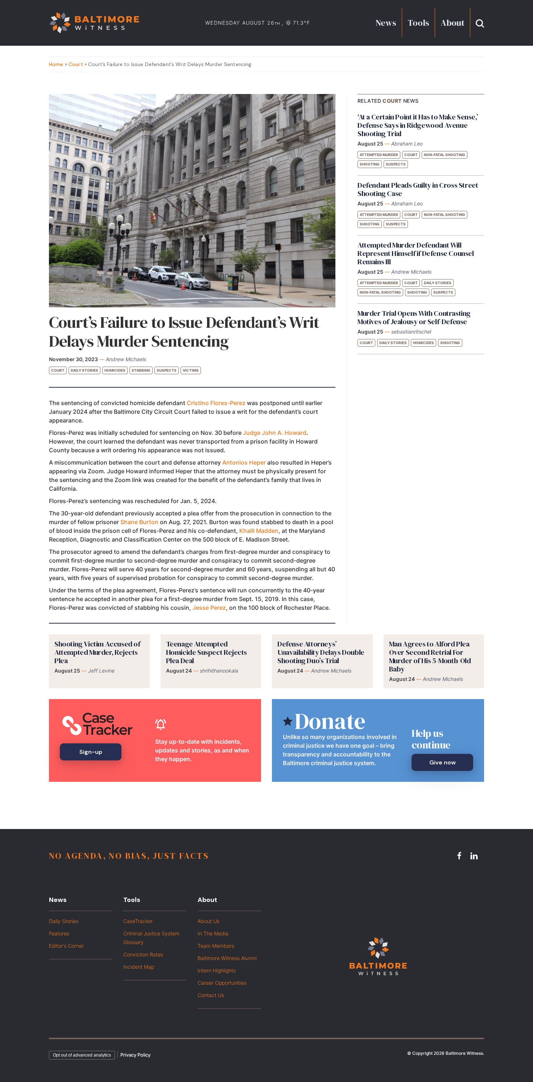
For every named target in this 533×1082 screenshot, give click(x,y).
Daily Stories (84, 370)
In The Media (213, 933)
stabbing (141, 370)
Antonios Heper (244, 462)
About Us (208, 921)
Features (59, 933)
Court (76, 64)
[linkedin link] (475, 855)
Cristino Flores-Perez (216, 403)
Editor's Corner (66, 946)
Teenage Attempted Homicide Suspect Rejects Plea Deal (206, 652)
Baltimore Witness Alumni (227, 958)
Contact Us (211, 995)
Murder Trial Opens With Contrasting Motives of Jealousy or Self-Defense (414, 317)
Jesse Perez (209, 607)
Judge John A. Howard (274, 432)
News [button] (386, 23)
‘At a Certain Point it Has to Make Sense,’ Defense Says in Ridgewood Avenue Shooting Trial (418, 125)
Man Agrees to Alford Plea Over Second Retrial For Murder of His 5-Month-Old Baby (430, 656)
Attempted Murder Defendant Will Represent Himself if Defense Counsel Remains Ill (416, 253)
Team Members (216, 946)
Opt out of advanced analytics (82, 1055)
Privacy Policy (135, 1055)
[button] (480, 22)
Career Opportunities (222, 983)
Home (56, 64)
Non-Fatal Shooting (444, 154)
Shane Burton (139, 522)
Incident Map (138, 967)
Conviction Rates (143, 954)
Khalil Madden (258, 530)
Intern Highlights (217, 970)
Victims (191, 370)
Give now (442, 762)
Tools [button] (418, 23)
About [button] (452, 23)
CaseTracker (138, 921)
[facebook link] (460, 855)
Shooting (370, 164)
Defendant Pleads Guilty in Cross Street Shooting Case (418, 189)
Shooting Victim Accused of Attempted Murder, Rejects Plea (97, 652)
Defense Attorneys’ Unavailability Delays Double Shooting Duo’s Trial (320, 652)
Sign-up (90, 752)
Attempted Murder (379, 154)
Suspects (167, 370)
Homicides (114, 370)
